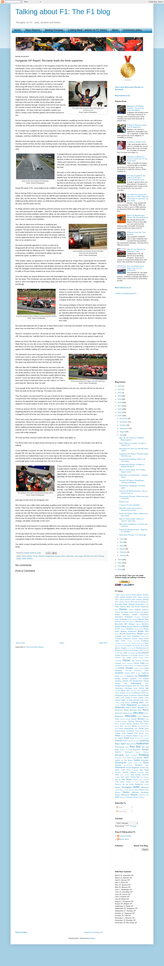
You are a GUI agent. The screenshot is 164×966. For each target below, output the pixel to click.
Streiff (147, 772)
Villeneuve (145, 787)
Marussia (133, 710)
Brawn (146, 629)
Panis (124, 733)
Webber (126, 792)
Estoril (130, 655)
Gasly (146, 668)
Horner (117, 683)
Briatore (124, 631)
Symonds (145, 775)
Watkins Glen (144, 790)
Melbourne (119, 716)
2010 (120, 569)
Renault (145, 749)
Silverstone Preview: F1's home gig (132, 535)
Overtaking (130, 731)
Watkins (136, 790)
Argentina (145, 610)
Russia (139, 758)
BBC (126, 624)
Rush (129, 758)
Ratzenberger (119, 747)
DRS (125, 653)
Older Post (103, 643)
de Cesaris (136, 645)
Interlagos (128, 688)
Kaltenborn (129, 693)
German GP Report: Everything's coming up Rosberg (131, 481)
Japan (123, 690)
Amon (131, 610)
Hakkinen (130, 676)
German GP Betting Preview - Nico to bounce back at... (133, 492)
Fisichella (145, 661)
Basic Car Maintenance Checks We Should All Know (137, 216)
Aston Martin (144, 612)
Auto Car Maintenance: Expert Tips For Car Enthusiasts (136, 268)
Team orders (124, 777)
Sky (147, 768)
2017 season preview (122, 602)
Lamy (122, 698)
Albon (117, 607)
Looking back (137, 702)
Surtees (127, 775)
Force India (139, 663)
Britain (141, 631)
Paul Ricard (138, 733)
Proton (129, 741)
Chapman (127, 638)
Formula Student (128, 665)
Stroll (117, 775)
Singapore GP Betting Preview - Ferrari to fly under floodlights (135, 108)
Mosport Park (138, 724)
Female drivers (144, 657)
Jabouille (117, 690)
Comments (122, 811)
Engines (118, 655)
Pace (137, 731)
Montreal (138, 721)
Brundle (123, 634)
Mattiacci (130, 713)
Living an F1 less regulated (129, 505)
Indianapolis (119, 688)
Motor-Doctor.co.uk (123, 288)
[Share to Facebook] (53, 553)
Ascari (136, 612)
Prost (125, 741)
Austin (117, 615)
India (147, 686)
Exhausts (141, 655)
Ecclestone (144, 653)
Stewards (125, 772)
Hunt (134, 686)
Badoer (130, 619)
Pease (147, 733)
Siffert (147, 765)
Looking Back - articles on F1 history (87, 30)
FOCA (124, 663)
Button (140, 634)
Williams (30, 558)
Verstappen (126, 787)
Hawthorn (133, 679)
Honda (146, 681)
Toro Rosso (126, 779)
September (124, 428)
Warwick (131, 790)
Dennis (117, 648)
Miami (117, 719)
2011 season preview (123, 595)
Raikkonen (142, 743)
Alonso (24, 556)
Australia (126, 615)
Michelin (128, 719)
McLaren (138, 712)
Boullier (117, 629)
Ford (147, 663)
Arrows (131, 612)
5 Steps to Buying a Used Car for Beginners (136, 126)
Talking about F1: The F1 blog (62, 12)
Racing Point (131, 744)
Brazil (117, 631)
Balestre (118, 621)
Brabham (130, 629)
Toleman (146, 777)
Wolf (147, 795)
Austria (134, 615)
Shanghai (138, 765)
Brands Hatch (139, 629)
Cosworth (136, 641)
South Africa (126, 770)
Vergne (18, 558)
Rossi (124, 758)
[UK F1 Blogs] (128, 81)
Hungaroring (50, 556)
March (122, 549)
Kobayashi (119, 695)
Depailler (124, 648)
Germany (118, 670)
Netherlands (127, 726)
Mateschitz (119, 713)
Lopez (147, 702)
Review (138, 752)
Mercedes (70, 556)
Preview (118, 740)
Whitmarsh (125, 795)
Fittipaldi (118, 663)
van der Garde (128, 784)
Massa (63, 556)
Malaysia (145, 705)
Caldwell (146, 634)
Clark (117, 641)
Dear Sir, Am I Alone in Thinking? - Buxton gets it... (132, 439)
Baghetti (135, 619)
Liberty (117, 700)
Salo (122, 760)
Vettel (24, 558)
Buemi (134, 634)
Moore (117, 723)
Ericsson (124, 655)
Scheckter (145, 760)
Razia (127, 747)
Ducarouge (131, 653)
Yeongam (129, 797)
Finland (138, 661)
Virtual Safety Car (120, 790)
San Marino (128, 760)
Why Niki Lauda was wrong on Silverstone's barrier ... (130, 509)
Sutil (132, 775)
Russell (134, 758)
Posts (120, 807)
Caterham (136, 636)
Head (139, 678)
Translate (132, 826)
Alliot (116, 609)
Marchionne (119, 710)
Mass (140, 710)
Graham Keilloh (125, 836)
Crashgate (118, 643)
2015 (120, 412)
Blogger (92, 938)
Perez (117, 736)
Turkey (128, 782)
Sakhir (117, 760)
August (122, 432)
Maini (139, 705)
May (121, 542)
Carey (129, 636)
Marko (126, 710)
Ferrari (35, 556)
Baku (147, 619)
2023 (120, 389)
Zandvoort (141, 797)
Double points (119, 653)
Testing (132, 777)
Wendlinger (145, 792)
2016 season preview (140, 599)
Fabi (147, 655)
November (124, 422)
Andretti (137, 610)
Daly (116, 645)
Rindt (127, 755)
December (124, 418)
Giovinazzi (137, 670)
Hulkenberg (136, 683)
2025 (120, 386)
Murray (117, 726)
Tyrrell (142, 782)
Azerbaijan (124, 619)
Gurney (138, 673)
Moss (147, 724)
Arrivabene (124, 612)
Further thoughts (125, 668)
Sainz (146, 757)
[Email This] (47, 553)
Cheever (134, 638)
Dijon (121, 650)
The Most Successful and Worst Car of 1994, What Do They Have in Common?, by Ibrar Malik (138, 197)
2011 (120, 566)
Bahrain (141, 619)
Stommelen (140, 772)
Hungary (57, 556)
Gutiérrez (145, 673)
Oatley (136, 728)
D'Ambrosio (134, 643)
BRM (147, 631)
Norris (121, 728)
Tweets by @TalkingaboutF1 (126, 293)
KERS (143, 693)
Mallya (128, 707)
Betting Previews (54, 30)
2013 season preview (123, 597)
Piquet (120, 738)
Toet (141, 777)
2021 (120, 393)
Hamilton (41, 556)
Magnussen (132, 705)
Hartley (117, 679)
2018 (120, 402)
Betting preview (127, 626)
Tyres (136, 782)
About (115, 30)
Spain (146, 770)
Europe (135, 655)
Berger (117, 626)
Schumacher (120, 763)
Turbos (122, 782)
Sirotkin (142, 768)
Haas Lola (123, 676)
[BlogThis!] (49, 553)
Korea (126, 695)
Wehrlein (135, 792)
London (117, 702)
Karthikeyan (136, 693)
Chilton (140, 638)
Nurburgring (128, 728)
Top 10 (118, 779)
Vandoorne (139, 784)
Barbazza (132, 621)
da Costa (141, 643)
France (139, 666)
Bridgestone (132, 631)
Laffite (117, 698)
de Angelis (128, 645)
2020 (120, 396)
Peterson (129, 736)
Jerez (128, 690)
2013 (120, 560)
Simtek (128, 768)
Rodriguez (134, 755)
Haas (117, 676)
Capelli (124, 636)
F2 (145, 655)
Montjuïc (124, 721)
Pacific (142, 731)
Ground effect (130, 673)
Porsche (137, 738)
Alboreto (123, 607)
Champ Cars (145, 636)
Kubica (140, 695)
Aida (147, 604)
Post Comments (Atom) (35, 647)
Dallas (146, 643)
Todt (138, 777)
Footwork (130, 663)
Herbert (125, 681)
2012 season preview (140, 595)
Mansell (141, 707)
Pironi (132, 738)
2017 (120, 406)
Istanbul (141, 688)
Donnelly (146, 650)
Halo (136, 676)
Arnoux (117, 612)
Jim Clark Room (135, 690)
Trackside (146, 779)
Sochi (117, 770)
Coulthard (145, 641)
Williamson (142, 795)
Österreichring (120, 731)
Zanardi (135, 797)
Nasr (121, 726)
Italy (147, 688)
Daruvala (121, 645)
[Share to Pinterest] (56, 553)
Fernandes (118, 660)
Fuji (116, 668)
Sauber (137, 760)
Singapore (135, 768)
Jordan (122, 693)
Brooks (117, 634)
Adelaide (131, 604)
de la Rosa (145, 645)
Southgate (135, 770)
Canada (118, 636)
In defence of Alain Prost (136, 142)
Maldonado (120, 707)
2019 (120, 399)
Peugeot (141, 736)
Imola (142, 686)
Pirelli (126, 738)
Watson (117, 792)
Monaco (141, 719)
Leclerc (141, 698)
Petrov (135, 736)
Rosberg (101, 556)
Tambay (117, 777)
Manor (134, 707)
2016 (120, 409)
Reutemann (129, 752)
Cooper (130, 641)
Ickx (138, 686)
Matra (125, 713)
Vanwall (146, 784)
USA (147, 782)
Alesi (128, 607)
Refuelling (129, 749)
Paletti (147, 731)
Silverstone (120, 767)
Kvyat (146, 695)
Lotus (123, 705)
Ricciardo (94, 556)
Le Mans (134, 698)
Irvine (135, 688)
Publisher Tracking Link (93, 932)
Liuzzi (147, 700)
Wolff (117, 797)
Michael (122, 719)
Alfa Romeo (135, 607)
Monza (146, 721)
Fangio (128, 657)
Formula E (118, 666)
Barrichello (119, 624)
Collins (123, 641)
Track (140, 779)
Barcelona (139, 621)
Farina (135, 657)
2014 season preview (141, 597)
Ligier (142, 700)
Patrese (130, 733)
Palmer (117, 733)
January (123, 555)
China (146, 638)
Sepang (118, 765)
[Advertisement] (61, 633)
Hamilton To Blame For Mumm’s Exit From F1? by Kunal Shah (137, 159)
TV (133, 782)
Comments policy (132, 30)
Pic (116, 738)
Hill (130, 681)
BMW (140, 626)
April (122, 546)
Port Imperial (145, 738)
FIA (133, 661)
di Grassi (131, 648)
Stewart (133, 772)
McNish (146, 713)
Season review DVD (135, 763)
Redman (122, 749)
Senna (146, 763)
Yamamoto (122, 797)
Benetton (145, 624)
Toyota (135, 779)
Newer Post (20, 643)
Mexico (146, 716)
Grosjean (119, 673)
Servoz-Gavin (128, 765)
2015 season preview (123, 599)
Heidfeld (146, 679)
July (121, 435)
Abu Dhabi (123, 604)
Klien (147, 693)
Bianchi (136, 626)
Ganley (141, 668)
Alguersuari (145, 607)
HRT (125, 683)
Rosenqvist (118, 758)
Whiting (117, 795)
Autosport (137, 617)
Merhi (140, 716)
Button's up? (124, 502)
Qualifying (144, 740)
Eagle (136, 653)
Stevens (118, 772)
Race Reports (33, 30)
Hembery (118, 681)
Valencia (118, 784)
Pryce (133, 741)
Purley (137, 741)
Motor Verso (124, 839)
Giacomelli (128, 670)
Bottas (29, 556)
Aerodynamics (140, 604)
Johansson (145, 690)
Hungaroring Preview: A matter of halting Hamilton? (131, 465)
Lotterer (117, 705)
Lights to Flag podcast (130, 700)
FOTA (135, 665)
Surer (121, 775)
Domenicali (127, 650)
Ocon (141, 728)
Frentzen (146, 666)
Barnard (146, 621)
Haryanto (125, 679)
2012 (120, 563)
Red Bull (87, 556)
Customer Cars (126, 643)
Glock (147, 670)
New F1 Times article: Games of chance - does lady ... (131, 520)
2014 (120, 416)
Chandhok (118, 638)
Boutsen (123, 629)
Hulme (147, 683)
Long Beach (125, 703)
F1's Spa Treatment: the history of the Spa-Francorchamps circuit (136, 178)
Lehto (147, 698)
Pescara (123, 736)
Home (17, 30)
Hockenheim (137, 681)
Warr (127, 790)
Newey (134, 726)
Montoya (131, 721)
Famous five (120, 657)
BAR (127, 621)
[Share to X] (51, 553)
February (123, 552)
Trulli (116, 782)
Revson (146, 752)
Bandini (123, 621)
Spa (141, 770)
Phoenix (146, 736)
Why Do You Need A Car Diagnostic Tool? (136, 250)
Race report (79, 556)
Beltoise (138, 624)
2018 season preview (138, 602)
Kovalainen (133, 695)
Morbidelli (122, 723)
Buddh (128, 634)
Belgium (132, 624)
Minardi (133, 719)
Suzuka (138, 775)
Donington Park (137, 650)
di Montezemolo (140, 648)
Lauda (127, 698)
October (123, 425)
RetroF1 (118, 752)
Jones (117, 693)
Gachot (136, 668)
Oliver (147, 728)
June (122, 539)
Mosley (129, 724)
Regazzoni (136, 750)
